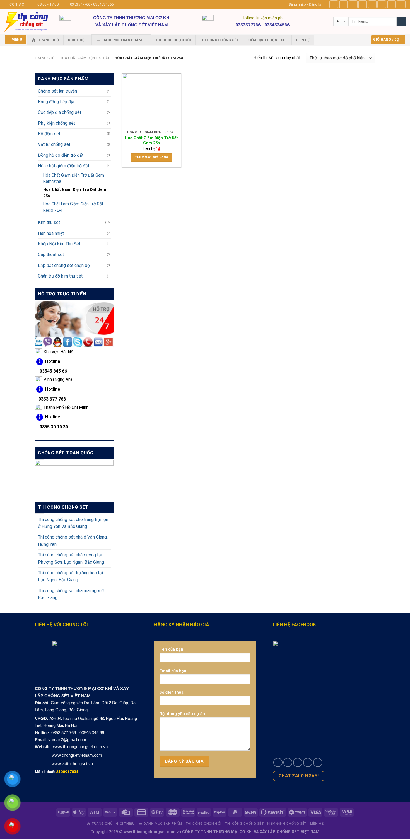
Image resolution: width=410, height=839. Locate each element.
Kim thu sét (49, 222)
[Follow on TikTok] (353, 4)
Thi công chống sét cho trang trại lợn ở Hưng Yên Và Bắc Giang (73, 523)
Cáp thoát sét (51, 254)
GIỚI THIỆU (77, 40)
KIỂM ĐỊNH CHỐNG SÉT (267, 40)
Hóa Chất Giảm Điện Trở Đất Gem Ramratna (73, 178)
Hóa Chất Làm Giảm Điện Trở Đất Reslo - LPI (73, 207)
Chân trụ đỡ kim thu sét (60, 276)
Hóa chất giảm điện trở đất (85, 58)
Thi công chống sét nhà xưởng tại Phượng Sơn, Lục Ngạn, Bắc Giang (71, 558)
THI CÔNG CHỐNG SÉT (219, 40)
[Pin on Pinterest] (307, 762)
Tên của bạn (171, 649)
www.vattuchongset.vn (72, 763)
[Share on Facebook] (278, 762)
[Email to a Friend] (297, 762)
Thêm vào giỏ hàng (151, 157)
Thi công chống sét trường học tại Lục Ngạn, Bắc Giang (70, 576)
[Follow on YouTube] (401, 4)
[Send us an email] (381, 4)
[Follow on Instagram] (343, 4)
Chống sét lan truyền (57, 91)
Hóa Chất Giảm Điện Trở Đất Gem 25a (74, 192)
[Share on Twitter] (288, 762)
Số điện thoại (172, 692)
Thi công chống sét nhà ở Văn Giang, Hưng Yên (73, 541)
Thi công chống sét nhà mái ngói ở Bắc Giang (71, 594)
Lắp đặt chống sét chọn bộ (64, 265)
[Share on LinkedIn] (317, 762)
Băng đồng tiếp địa (56, 101)
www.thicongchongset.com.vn (80, 746)
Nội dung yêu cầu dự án (182, 714)
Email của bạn (173, 671)
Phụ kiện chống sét (56, 123)
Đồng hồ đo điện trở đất (60, 155)
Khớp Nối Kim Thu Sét (59, 244)
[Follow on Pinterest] (391, 4)
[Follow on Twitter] (372, 4)
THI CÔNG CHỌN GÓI (173, 40)
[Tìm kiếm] (401, 21)
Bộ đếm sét (49, 133)
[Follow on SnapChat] (362, 4)
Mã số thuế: (56, 771)
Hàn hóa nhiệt (51, 233)
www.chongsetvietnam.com (76, 755)
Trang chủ (44, 58)
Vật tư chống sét (54, 144)
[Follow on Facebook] (333, 4)
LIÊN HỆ (303, 40)
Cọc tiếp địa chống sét (59, 112)
